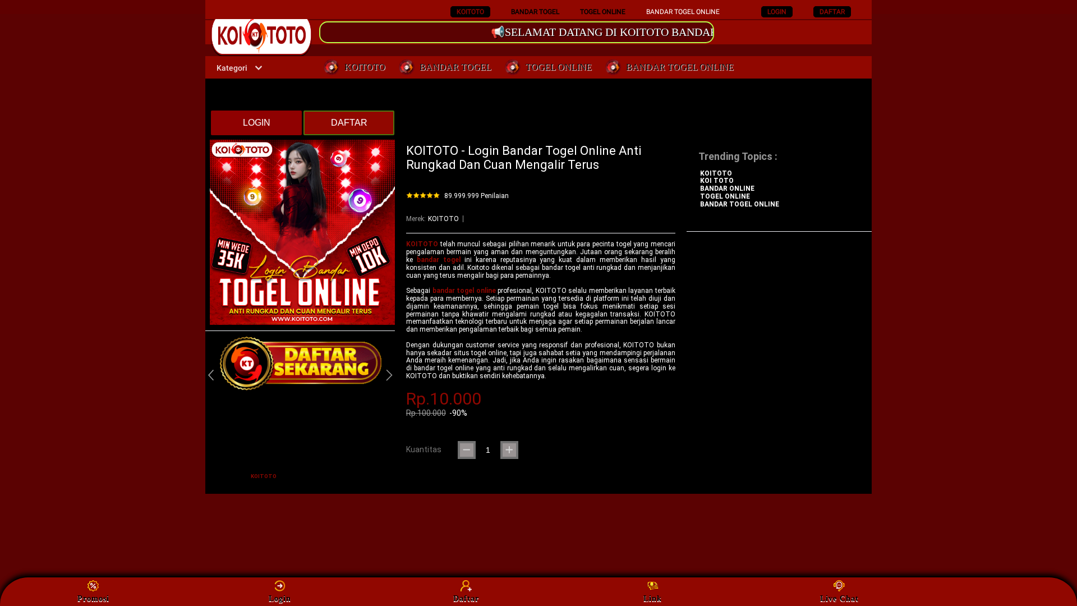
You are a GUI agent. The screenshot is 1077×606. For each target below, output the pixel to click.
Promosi (93, 598)
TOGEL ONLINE (602, 12)
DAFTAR (832, 12)
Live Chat (839, 598)
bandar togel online (464, 291)
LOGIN (776, 12)
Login (280, 598)
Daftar (466, 598)
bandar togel (439, 260)
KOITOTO (470, 12)
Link (652, 598)
